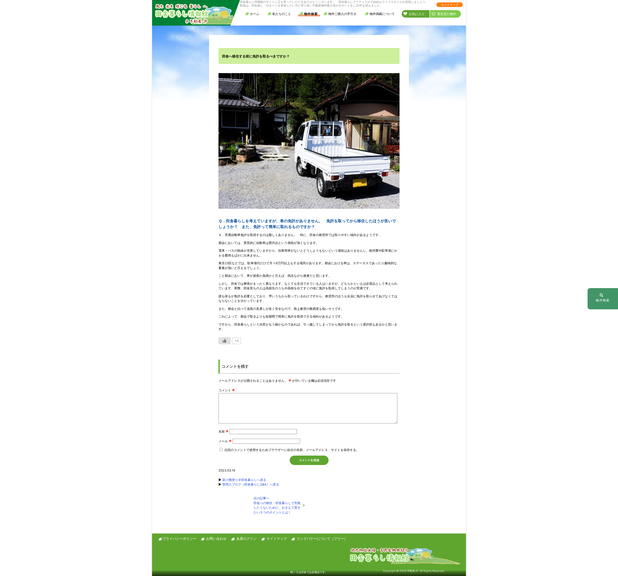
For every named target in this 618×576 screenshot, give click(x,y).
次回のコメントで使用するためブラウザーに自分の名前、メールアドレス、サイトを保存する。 (291, 450)
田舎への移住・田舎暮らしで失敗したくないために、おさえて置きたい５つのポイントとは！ (277, 505)
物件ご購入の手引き (342, 14)
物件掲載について (382, 14)
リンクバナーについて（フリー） (322, 538)
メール (225, 441)
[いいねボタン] (224, 340)
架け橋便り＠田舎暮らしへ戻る (244, 480)
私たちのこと (281, 14)
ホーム (254, 14)
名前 (223, 431)
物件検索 (311, 14)
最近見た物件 (446, 14)
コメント (226, 390)
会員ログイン (246, 538)
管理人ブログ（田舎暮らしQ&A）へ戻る (250, 484)
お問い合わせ (216, 538)
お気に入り (417, 14)
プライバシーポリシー (179, 538)
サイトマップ (449, 5)
